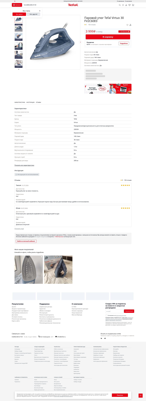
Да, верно (19, 14)
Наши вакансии (77, 313)
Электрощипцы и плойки (60, 387)
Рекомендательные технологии (49, 323)
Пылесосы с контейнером (60, 359)
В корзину (108, 36)
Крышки (17, 359)
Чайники (17, 379)
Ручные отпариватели (39, 359)
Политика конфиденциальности (50, 319)
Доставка (15, 315)
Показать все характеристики (24, 165)
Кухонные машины (117, 357)
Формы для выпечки (39, 390)
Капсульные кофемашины (99, 351)
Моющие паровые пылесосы (61, 357)
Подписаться (129, 311)
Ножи (35, 379)
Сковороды (17, 349)
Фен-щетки (56, 381)
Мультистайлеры (58, 385)
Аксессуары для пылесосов (60, 365)
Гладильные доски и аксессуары (42, 361)
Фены (55, 379)
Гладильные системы (39, 349)
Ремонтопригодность (46, 315)
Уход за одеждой (39, 346)
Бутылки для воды (38, 387)
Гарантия (42, 309)
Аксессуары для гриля (79, 353)
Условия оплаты (17, 317)
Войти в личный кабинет (26, 241)
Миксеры (115, 351)
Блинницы (76, 365)
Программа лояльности (20, 313)
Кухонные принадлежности (41, 381)
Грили (75, 351)
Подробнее (124, 43)
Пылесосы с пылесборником (61, 361)
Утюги (35, 355)
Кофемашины (97, 346)
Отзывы (38, 102)
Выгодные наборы (79, 377)
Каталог (18, 5)
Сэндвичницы (77, 361)
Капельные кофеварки (99, 357)
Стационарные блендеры (119, 361)
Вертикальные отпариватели (41, 357)
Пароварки (76, 367)
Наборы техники (78, 379)
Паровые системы (38, 353)
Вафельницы (77, 363)
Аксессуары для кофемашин (100, 361)
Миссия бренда (77, 315)
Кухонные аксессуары (40, 377)
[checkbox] (106, 315)
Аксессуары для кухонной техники (121, 365)
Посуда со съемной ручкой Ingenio (23, 353)
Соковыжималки (117, 363)
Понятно (120, 395)
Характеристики (20, 102)
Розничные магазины (19, 319)
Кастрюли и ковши (19, 355)
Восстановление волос (59, 390)
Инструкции (30, 102)
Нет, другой (33, 14)
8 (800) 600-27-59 (30, 5)
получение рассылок (121, 315)
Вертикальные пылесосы (60, 351)
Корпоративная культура (80, 309)
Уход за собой (58, 377)
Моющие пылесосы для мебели (62, 355)
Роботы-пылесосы (58, 349)
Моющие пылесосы (59, 353)
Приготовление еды (79, 346)
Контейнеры (37, 385)
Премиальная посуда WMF (21, 363)
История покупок (40, 237)
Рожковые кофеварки (98, 353)
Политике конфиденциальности (63, 396)
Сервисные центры (45, 307)
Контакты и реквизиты (46, 317)
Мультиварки (77, 355)
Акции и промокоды (18, 309)
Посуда (17, 346)
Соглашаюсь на (117, 315)
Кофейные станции (98, 355)
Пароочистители (58, 363)
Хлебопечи (76, 369)
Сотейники (17, 357)
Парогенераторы (38, 351)
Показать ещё (19, 229)
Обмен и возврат (45, 311)
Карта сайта (16, 321)
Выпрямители (57, 383)
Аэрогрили (76, 349)
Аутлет (14, 307)
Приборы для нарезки (118, 355)
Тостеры (76, 359)
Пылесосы (57, 346)
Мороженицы (116, 353)
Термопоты (17, 381)
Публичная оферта (45, 321)
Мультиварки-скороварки (80, 357)
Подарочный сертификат (20, 311)
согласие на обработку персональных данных (119, 318)
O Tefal (74, 307)
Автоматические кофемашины (100, 349)
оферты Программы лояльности (113, 320)
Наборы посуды (18, 351)
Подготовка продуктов (120, 346)
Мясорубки (116, 349)
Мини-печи (76, 371)
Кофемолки (96, 359)
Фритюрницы (77, 373)
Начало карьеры (77, 311)
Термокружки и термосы (40, 383)
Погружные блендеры (118, 359)
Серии (16, 361)
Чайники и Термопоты (21, 377)
